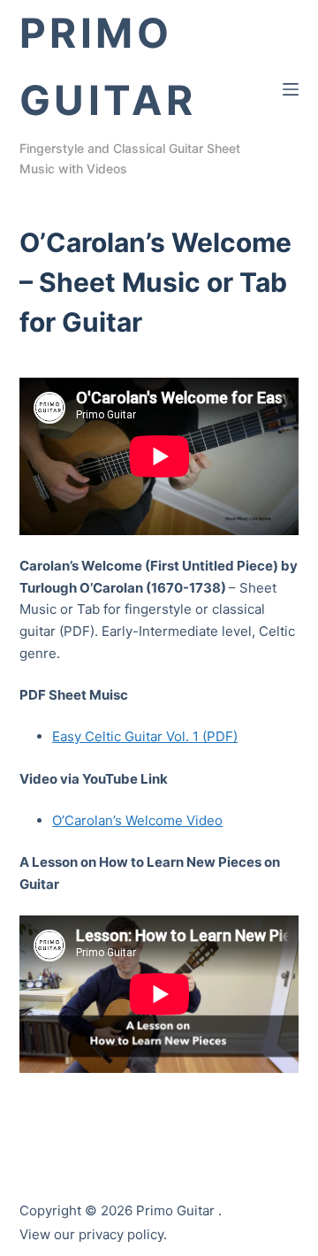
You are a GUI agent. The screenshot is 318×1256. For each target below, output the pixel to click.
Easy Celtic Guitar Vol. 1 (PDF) (145, 736)
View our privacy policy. (93, 1234)
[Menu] (291, 89)
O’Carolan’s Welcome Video (137, 820)
